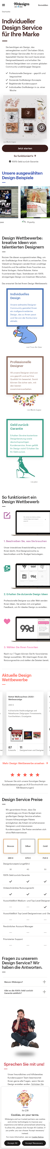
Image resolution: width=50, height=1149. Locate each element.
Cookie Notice (37, 1137)
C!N (26, 1110)
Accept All (12, 1143)
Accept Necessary (34, 1143)
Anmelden (43, 5)
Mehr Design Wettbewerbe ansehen (24, 763)
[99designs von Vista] (21, 5)
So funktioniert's (23, 155)
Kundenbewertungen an (14, 784)
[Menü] (3, 5)
